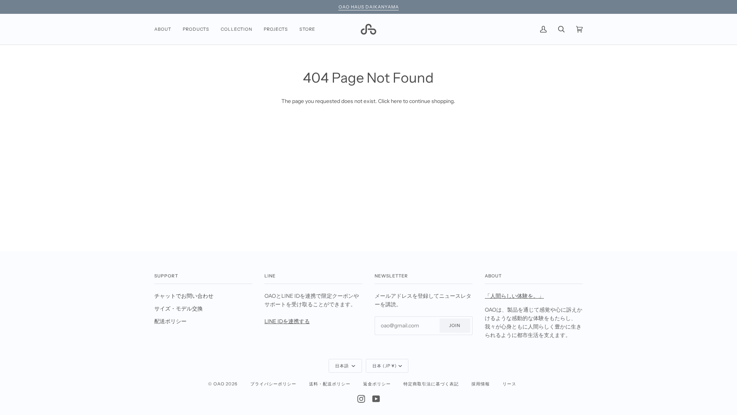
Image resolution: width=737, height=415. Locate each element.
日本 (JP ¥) (384, 366)
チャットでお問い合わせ (183, 296)
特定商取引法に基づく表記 (431, 384)
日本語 (342, 366)
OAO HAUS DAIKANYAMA (369, 7)
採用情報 (480, 384)
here (396, 101)
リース (509, 384)
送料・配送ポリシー (329, 384)
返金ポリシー (377, 384)
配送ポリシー (170, 321)
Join (454, 325)
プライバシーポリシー (273, 384)
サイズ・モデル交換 (178, 308)
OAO (219, 384)
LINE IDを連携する (287, 321)
